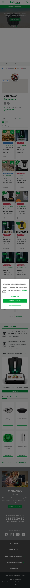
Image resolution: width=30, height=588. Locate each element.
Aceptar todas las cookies (15, 300)
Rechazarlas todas (15, 296)
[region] (15, 294)
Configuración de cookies (15, 305)
